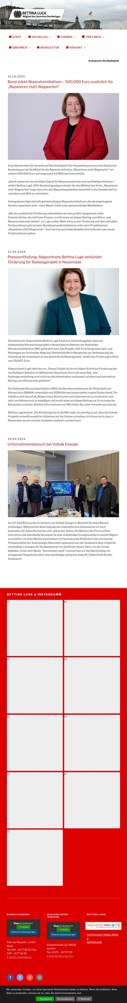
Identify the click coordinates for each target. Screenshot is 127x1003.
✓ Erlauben (23, 927)
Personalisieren (65, 999)
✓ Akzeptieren (44, 999)
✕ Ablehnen (84, 999)
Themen (66, 37)
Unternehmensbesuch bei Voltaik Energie (43, 444)
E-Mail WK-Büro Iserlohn (60, 956)
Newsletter (49, 47)
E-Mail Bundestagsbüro (19, 957)
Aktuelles (40, 37)
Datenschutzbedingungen (23, 932)
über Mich (19, 47)
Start (16, 37)
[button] (35, 628)
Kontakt (75, 47)
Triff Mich (93, 37)
